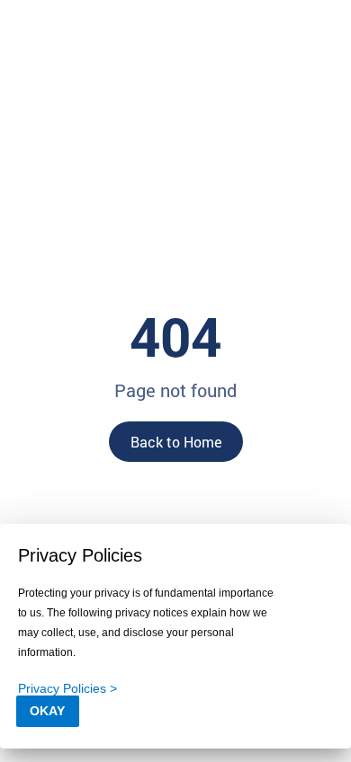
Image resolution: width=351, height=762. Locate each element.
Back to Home (175, 441)
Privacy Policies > (67, 688)
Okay (47, 711)
